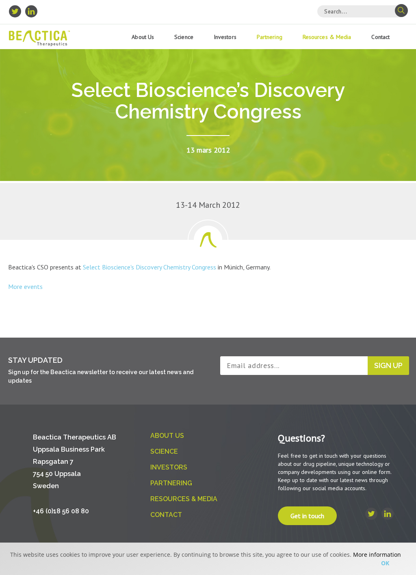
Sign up (388, 365)
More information (377, 554)
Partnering (269, 37)
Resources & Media (327, 37)
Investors (225, 37)
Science (183, 37)
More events (25, 286)
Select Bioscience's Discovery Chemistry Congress (149, 267)
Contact (380, 37)
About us (143, 37)
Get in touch (307, 516)
